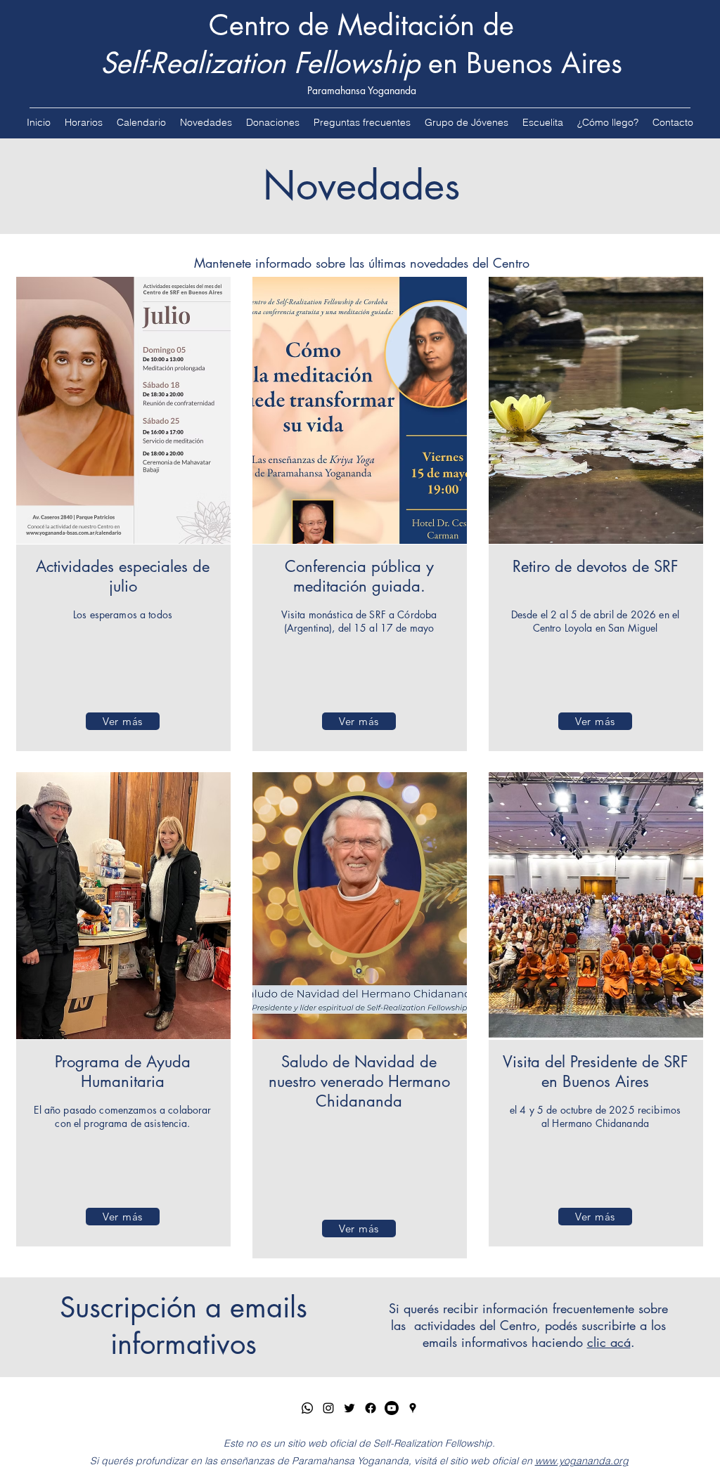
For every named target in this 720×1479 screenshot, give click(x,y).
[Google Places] (413, 1408)
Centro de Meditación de (361, 25)
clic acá (609, 1342)
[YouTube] (392, 1408)
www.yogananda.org (582, 1460)
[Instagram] (328, 1408)
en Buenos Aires (361, 63)
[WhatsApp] (307, 1408)
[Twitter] (349, 1408)
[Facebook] (371, 1408)
